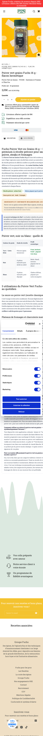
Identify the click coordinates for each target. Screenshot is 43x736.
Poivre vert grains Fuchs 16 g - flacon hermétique (18, 67)
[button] (34, 11)
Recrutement (23, 688)
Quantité (5, 95)
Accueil (5, 64)
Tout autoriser (21, 399)
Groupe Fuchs (23, 678)
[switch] (37, 376)
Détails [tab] (20, 331)
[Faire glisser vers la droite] (38, 38)
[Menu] (4, 11)
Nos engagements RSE (23, 681)
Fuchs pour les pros (23, 667)
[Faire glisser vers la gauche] (4, 38)
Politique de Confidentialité (23, 698)
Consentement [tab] (8, 331)
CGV (23, 691)
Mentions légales (23, 695)
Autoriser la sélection (21, 405)
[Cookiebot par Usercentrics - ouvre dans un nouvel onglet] (26, 323)
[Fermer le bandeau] (39, 323)
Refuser (22, 412)
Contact (23, 685)
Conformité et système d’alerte (23, 702)
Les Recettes (23, 671)
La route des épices (23, 674)
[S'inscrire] (36, 613)
